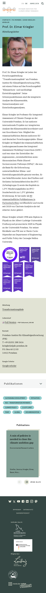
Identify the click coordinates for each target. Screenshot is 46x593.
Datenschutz (28, 509)
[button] (19, 482)
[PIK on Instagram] (32, 501)
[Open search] (42, 3)
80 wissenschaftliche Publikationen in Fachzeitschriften (18, 199)
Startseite (6, 20)
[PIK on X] (14, 501)
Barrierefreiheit (22, 513)
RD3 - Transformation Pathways (17, 403)
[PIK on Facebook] (23, 501)
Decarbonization (32, 412)
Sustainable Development (15, 398)
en (23, 3)
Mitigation (35, 398)
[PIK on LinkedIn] (27, 501)
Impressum (17, 509)
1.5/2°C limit (27, 407)
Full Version (10, 322)
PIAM (7, 412)
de (26, 3)
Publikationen (13, 383)
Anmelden (34, 3)
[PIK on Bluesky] (10, 501)
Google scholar (9, 365)
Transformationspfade (13, 309)
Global (17, 412)
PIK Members (16, 20)
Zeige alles (35, 482)
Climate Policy (11, 407)
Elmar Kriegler (29, 20)
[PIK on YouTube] (19, 501)
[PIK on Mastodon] (36, 501)
